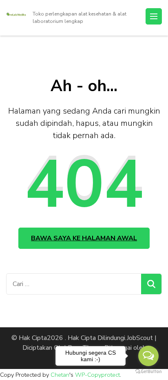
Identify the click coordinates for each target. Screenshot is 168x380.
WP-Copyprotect (97, 375)
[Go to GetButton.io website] (148, 371)
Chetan (60, 375)
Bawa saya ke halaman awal (84, 238)
